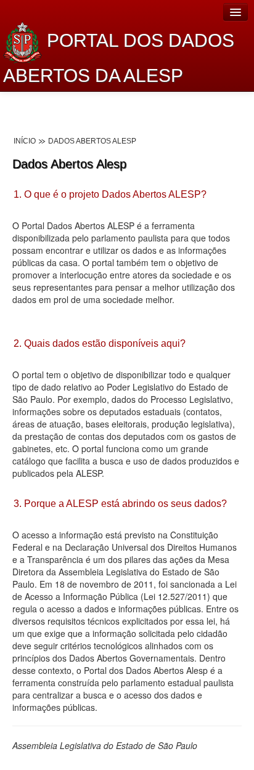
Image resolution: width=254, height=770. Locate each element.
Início (25, 141)
